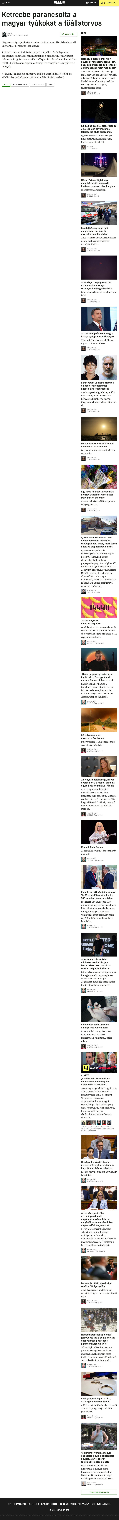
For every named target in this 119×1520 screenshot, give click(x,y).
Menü (8, 3)
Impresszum (34, 1504)
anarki (9, 33)
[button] (6, 85)
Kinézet (93, 3)
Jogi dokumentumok (68, 1504)
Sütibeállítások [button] (104, 1504)
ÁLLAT (9, 35)
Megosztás (69, 34)
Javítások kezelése (49, 1504)
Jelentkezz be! (110, 3)
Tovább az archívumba (99, 1492)
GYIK (10, 1504)
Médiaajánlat (83, 1504)
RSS (93, 1504)
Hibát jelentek (20, 1504)
